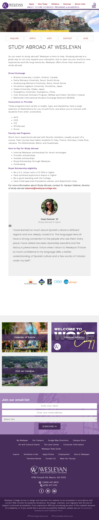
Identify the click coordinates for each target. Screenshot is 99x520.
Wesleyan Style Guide (51, 449)
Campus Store (79, 440)
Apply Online (48, 454)
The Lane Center (51, 445)
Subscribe (48, 426)
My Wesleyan (22, 440)
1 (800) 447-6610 (50, 482)
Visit (49, 38)
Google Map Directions (58, 440)
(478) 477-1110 (50, 485)
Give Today (42, 4)
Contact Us (51, 458)
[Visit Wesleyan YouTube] (54, 491)
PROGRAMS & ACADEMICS (67, 7)
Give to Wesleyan (81, 454)
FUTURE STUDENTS (44, 7)
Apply (31, 4)
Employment (64, 454)
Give (85, 38)
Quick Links (80, 4)
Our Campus (38, 440)
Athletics (55, 4)
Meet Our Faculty (67, 458)
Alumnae (67, 4)
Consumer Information (73, 445)
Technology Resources (39, 516)
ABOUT (30, 7)
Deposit (67, 38)
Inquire (14, 38)
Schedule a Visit (31, 454)
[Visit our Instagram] (48, 491)
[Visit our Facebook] (41, 491)
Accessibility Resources (63, 516)
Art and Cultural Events (29, 445)
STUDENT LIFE (34, 11)
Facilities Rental (34, 458)
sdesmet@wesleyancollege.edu (40, 188)
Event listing (9, 326)
